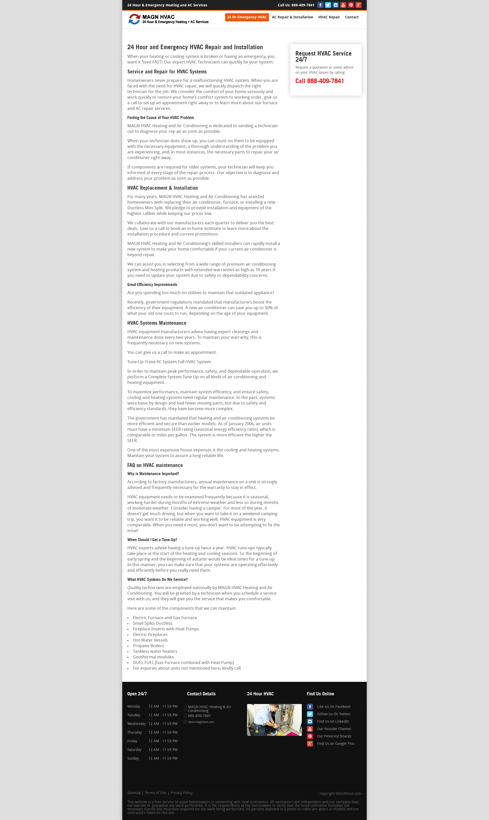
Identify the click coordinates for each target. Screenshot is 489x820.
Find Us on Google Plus (335, 744)
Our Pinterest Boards (334, 736)
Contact (352, 17)
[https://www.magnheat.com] (168, 24)
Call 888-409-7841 (319, 81)
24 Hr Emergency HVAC (247, 17)
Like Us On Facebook (333, 707)
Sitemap (134, 793)
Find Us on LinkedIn (333, 722)
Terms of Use (155, 793)
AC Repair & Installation (292, 17)
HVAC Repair (329, 17)
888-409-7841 (303, 5)
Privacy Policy (182, 793)
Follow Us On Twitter (334, 714)
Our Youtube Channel (334, 729)
